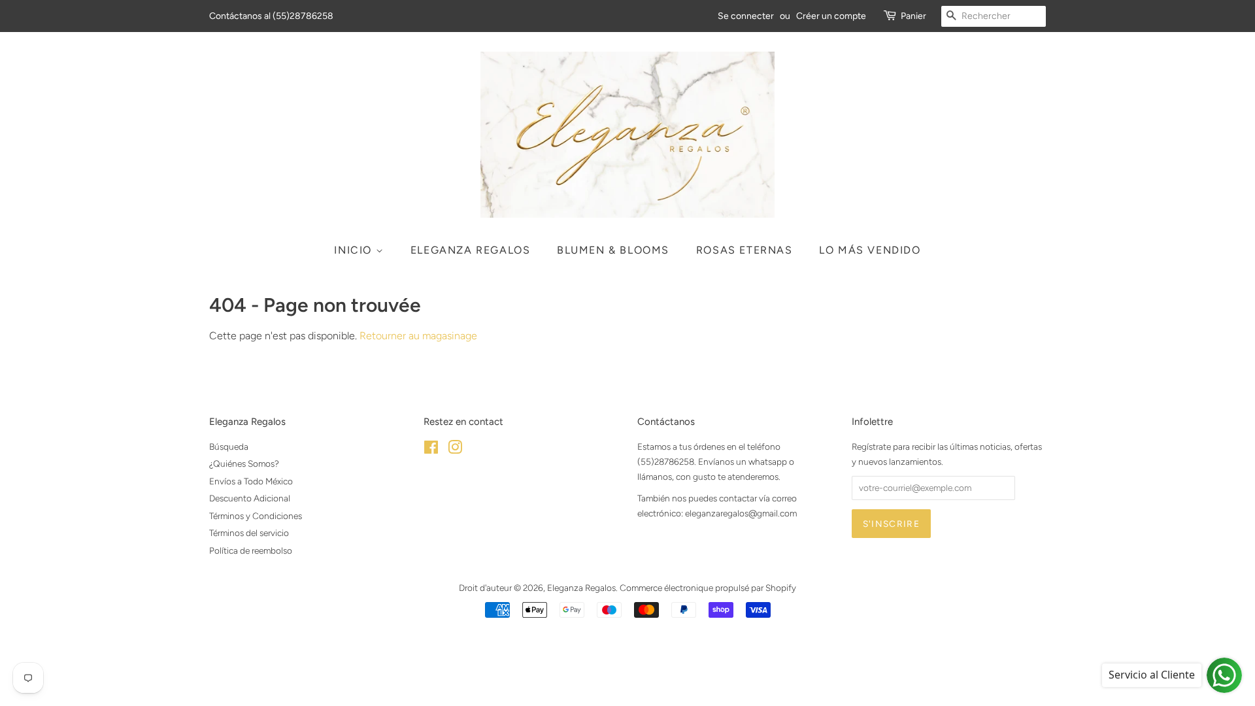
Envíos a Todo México (251, 481)
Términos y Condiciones (255, 516)
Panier (913, 16)
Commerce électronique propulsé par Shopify (708, 587)
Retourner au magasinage (418, 335)
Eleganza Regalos (470, 250)
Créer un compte (831, 16)
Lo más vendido (869, 250)
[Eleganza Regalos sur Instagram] (455, 450)
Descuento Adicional (249, 498)
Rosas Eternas (744, 250)
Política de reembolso (250, 550)
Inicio (354, 250)
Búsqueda (228, 446)
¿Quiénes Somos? (244, 463)
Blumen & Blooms (613, 250)
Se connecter (746, 16)
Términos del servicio (249, 533)
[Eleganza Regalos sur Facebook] (431, 450)
